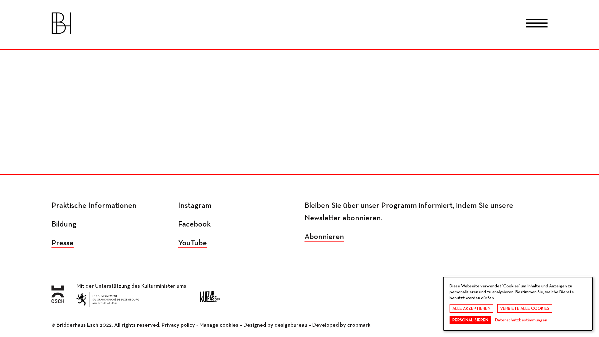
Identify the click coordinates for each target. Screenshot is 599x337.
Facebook (194, 224)
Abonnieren (324, 237)
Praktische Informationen (94, 206)
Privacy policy (178, 325)
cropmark (359, 325)
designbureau (291, 325)
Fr (274, 24)
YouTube (192, 243)
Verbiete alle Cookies (524, 308)
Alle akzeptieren (471, 308)
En (324, 24)
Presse (62, 243)
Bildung (63, 224)
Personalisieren (470, 320)
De (299, 24)
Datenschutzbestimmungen (521, 320)
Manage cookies (218, 325)
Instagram (195, 206)
